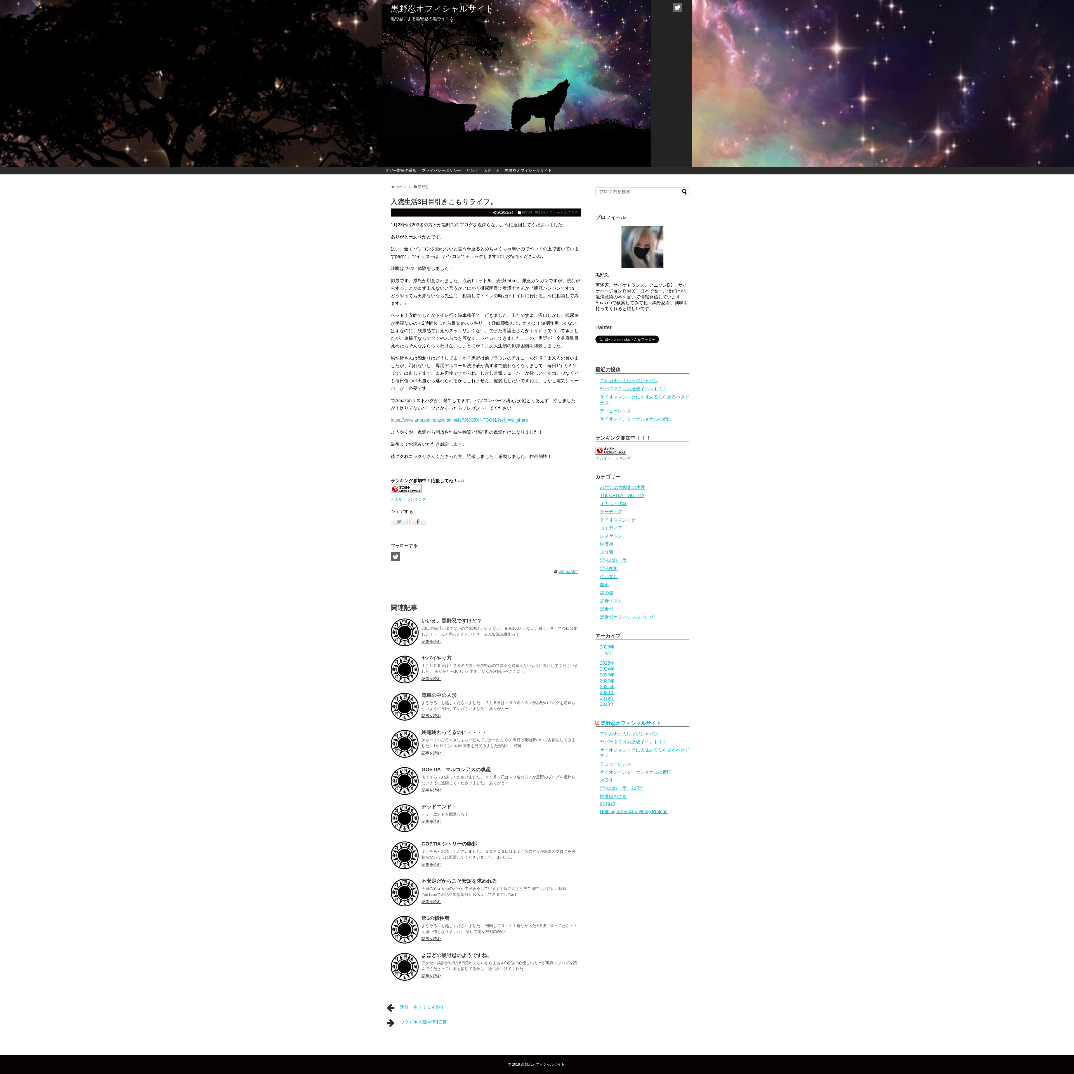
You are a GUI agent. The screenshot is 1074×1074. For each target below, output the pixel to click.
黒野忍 (527, 212)
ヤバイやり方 (436, 658)
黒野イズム (611, 600)
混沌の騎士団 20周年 (622, 788)
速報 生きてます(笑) (421, 1007)
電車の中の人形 (439, 695)
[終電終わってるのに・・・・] (405, 744)
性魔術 (606, 544)
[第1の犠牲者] (405, 930)
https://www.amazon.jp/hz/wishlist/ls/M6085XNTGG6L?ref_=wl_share (459, 420)
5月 (607, 652)
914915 (607, 804)
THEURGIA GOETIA (622, 495)
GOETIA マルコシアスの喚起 (456, 769)
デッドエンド (436, 806)
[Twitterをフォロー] (677, 7)
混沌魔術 (609, 568)
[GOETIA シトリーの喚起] (405, 855)
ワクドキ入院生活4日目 (423, 1022)
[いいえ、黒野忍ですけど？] (405, 632)
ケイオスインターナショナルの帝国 (636, 419)
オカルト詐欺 (613, 503)
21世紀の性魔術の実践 (622, 487)
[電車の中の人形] (405, 707)
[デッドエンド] (405, 818)
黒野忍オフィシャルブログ (556, 212)
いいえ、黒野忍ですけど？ (451, 621)
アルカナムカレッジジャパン (629, 380)
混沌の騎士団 (613, 560)
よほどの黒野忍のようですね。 (456, 955)
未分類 (606, 552)
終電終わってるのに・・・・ (454, 732)
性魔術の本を (613, 796)
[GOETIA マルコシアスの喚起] (405, 781)
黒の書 (606, 592)
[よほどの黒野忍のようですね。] (405, 967)
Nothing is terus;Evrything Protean (634, 811)
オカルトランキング (408, 499)
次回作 (606, 780)
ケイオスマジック (618, 519)
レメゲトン (611, 536)
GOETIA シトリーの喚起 (449, 844)
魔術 (604, 584)
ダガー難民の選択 (400, 170)
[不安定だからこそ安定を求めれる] (405, 892)
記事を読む (431, 641)
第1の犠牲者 (435, 918)
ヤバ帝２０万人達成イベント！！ (633, 388)
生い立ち (609, 576)
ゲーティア (611, 511)
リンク (472, 170)
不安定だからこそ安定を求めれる (459, 881)
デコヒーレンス (615, 410)
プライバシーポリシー (441, 170)
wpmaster (568, 571)
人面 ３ (492, 170)
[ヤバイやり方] (405, 669)
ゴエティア (611, 528)
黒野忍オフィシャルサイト (442, 8)
